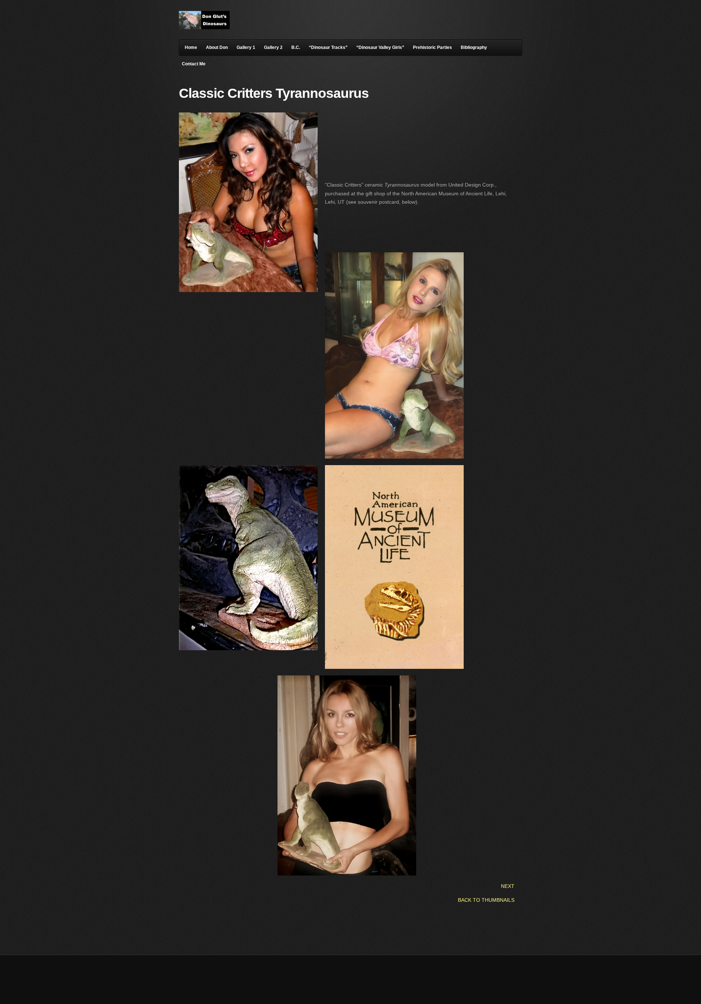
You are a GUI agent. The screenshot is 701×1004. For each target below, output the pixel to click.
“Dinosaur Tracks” (328, 47)
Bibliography (474, 47)
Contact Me (194, 64)
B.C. (295, 47)
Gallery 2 (273, 47)
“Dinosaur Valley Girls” (380, 47)
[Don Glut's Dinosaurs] (204, 27)
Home (191, 47)
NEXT (506, 886)
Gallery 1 (246, 47)
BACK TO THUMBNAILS (486, 900)
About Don (217, 47)
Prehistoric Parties (432, 47)
